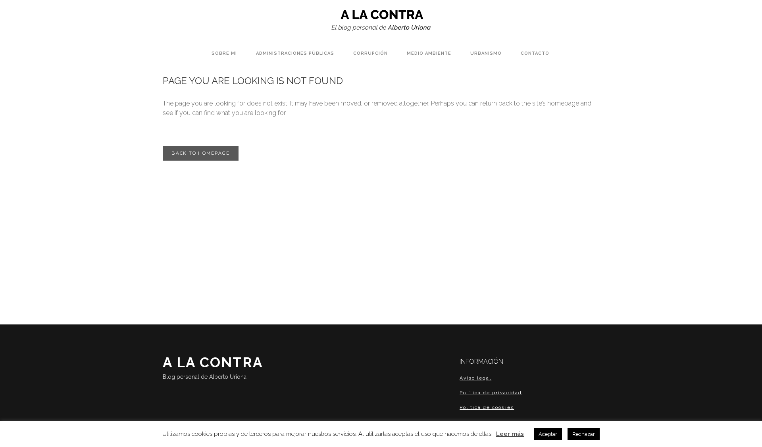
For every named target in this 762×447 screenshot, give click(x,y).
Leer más (510, 433)
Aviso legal (475, 378)
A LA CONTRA (213, 367)
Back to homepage (200, 153)
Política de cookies (487, 407)
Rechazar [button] (583, 434)
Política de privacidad (491, 392)
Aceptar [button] (548, 434)
